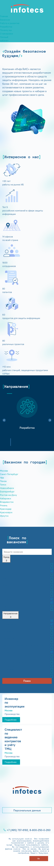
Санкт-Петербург (9, 474)
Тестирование (9, 652)
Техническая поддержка (15, 627)
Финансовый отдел (12, 631)
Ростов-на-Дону (8, 495)
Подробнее (11, 719)
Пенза (3, 481)
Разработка (6, 26)
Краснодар (5, 508)
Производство (9, 624)
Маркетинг (8, 620)
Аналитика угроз (11, 658)
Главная (4, 16)
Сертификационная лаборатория (19, 655)
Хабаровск (5, 498)
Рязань (3, 505)
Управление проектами (14, 665)
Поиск (27, 681)
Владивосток (7, 501)
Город (6, 559)
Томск (3, 484)
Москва (4, 470)
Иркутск (4, 515)
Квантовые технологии (14, 648)
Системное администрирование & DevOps (24, 645)
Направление (10, 615)
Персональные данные (27, 810)
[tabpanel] (27, 415)
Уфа (2, 477)
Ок (39, 858)
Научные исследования (14, 662)
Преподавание (10, 669)
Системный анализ (12, 641)
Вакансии (5, 19)
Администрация (10, 634)
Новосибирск (7, 488)
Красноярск (6, 512)
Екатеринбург (7, 491)
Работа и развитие (9, 23)
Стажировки (6, 33)
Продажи (7, 672)
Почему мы (6, 30)
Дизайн (6, 676)
